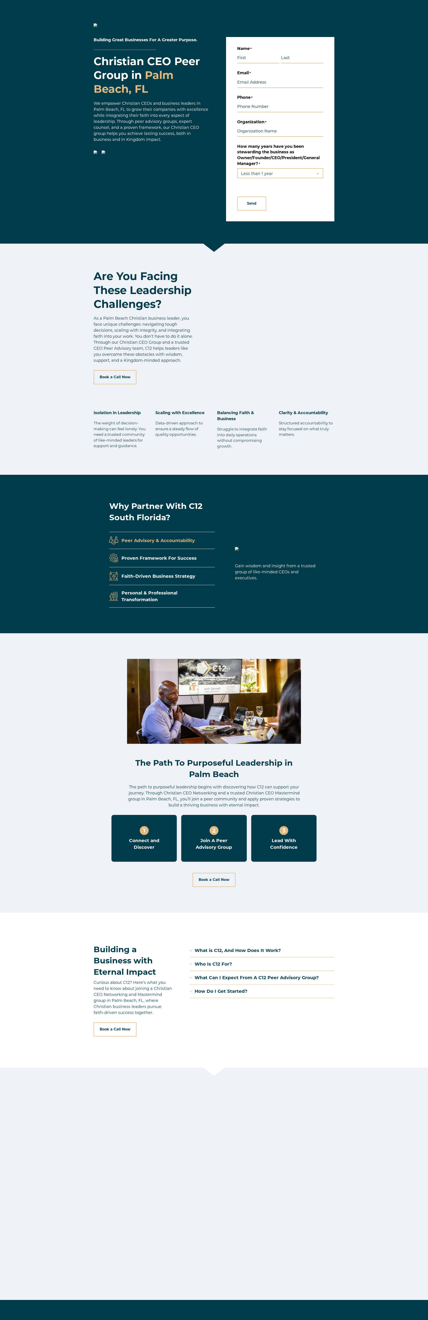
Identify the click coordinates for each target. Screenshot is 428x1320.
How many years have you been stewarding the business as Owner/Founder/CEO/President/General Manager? (278, 155)
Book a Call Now (115, 377)
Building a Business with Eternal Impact (125, 960)
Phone (245, 97)
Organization (251, 121)
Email (244, 72)
